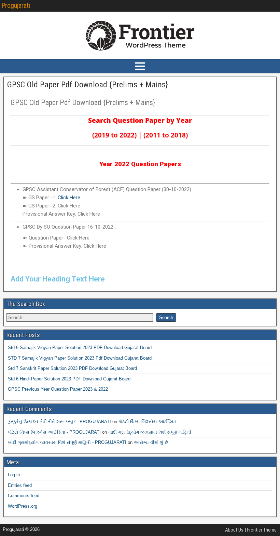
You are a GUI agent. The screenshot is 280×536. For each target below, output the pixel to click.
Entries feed (20, 485)
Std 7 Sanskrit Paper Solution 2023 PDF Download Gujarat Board (72, 368)
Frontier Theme (262, 530)
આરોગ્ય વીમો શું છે (151, 442)
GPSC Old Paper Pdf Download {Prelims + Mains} (87, 84)
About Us (234, 530)
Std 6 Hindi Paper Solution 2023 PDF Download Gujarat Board (69, 378)
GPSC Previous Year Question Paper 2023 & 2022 (58, 389)
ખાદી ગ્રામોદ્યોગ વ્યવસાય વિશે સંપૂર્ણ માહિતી (149, 432)
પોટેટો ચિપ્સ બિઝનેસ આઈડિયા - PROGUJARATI (54, 432)
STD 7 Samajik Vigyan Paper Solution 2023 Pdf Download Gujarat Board (80, 358)
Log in (14, 474)
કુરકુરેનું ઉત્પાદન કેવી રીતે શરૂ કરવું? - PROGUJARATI (59, 421)
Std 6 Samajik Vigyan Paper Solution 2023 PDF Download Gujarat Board (80, 347)
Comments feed (23, 495)
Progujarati (15, 5)
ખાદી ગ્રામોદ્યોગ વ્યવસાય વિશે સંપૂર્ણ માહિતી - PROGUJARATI (67, 442)
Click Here (69, 197)
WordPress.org (22, 506)
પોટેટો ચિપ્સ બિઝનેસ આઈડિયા (147, 421)
